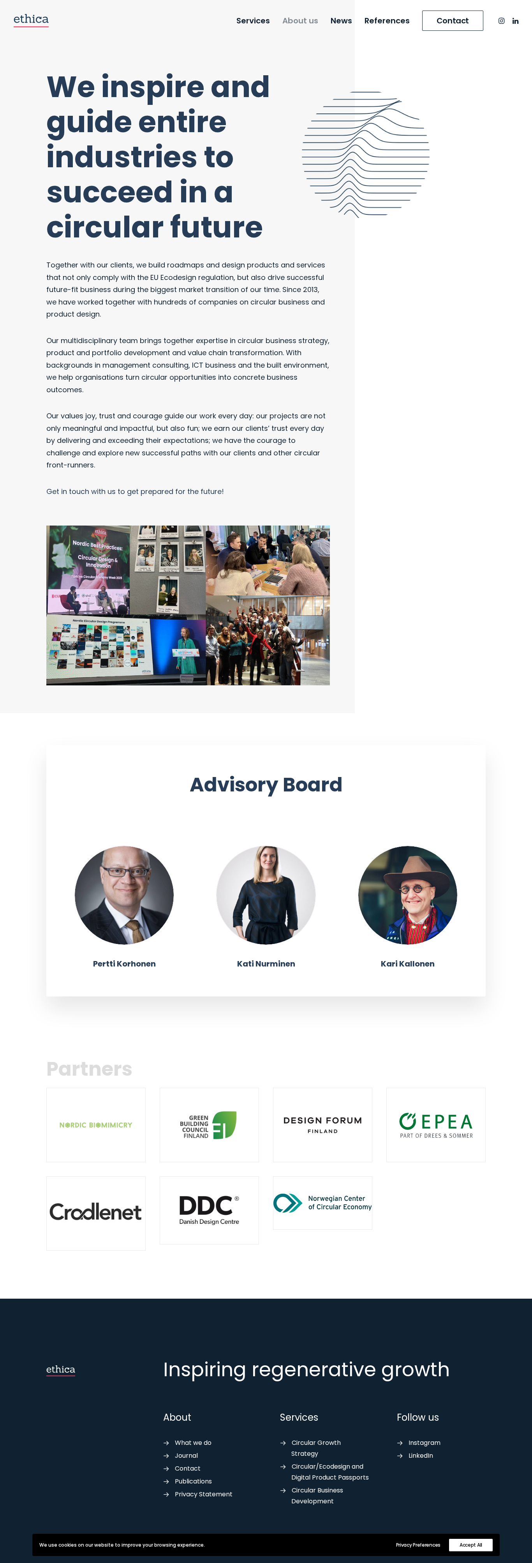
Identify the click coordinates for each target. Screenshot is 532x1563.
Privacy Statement (204, 1494)
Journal (186, 1455)
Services (253, 20)
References (387, 20)
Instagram (424, 1442)
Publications (193, 1481)
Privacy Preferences (418, 1545)
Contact (188, 1468)
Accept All (471, 1545)
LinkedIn (421, 1455)
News (341, 20)
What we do (193, 1442)
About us (300, 20)
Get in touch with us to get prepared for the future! (135, 491)
